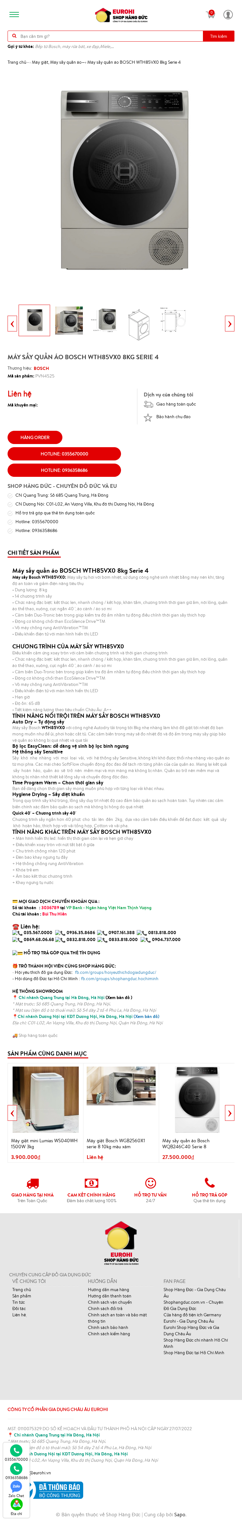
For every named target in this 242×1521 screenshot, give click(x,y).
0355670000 (16, 1459)
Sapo (179, 1514)
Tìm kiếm (218, 36)
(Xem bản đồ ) (75, 997)
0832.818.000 (80, 939)
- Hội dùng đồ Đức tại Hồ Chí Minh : (85, 978)
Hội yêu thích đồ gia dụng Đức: (85, 972)
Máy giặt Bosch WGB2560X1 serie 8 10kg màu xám (116, 1144)
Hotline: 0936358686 (64, 470)
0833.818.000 (123, 939)
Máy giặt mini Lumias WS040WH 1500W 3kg (44, 1144)
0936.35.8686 (80, 932)
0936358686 (16, 1477)
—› (59, 62)
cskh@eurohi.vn (35, 1473)
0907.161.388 (122, 932)
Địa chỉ (16, 1513)
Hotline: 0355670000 (64, 454)
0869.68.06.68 (39, 939)
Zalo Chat (16, 1495)
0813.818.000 (162, 932)
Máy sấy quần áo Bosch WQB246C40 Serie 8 (186, 1144)
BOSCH (41, 368)
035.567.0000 (38, 932)
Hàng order (34, 437)
